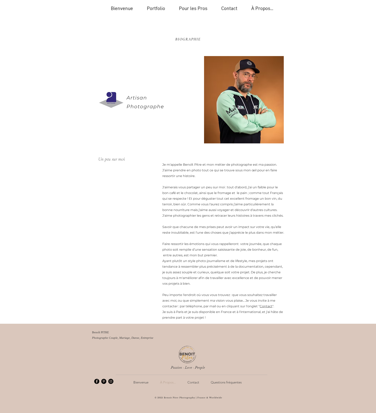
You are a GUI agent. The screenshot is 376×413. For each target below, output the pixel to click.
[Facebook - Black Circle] (96, 381)
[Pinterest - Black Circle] (103, 381)
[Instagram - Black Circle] (110, 381)
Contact (266, 306)
